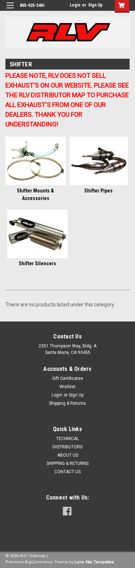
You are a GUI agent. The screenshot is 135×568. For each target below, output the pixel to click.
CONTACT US (67, 471)
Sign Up (95, 5)
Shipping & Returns (67, 403)
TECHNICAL (67, 438)
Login (75, 5)
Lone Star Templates (94, 562)
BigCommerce (39, 562)
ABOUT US (67, 455)
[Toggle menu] (10, 10)
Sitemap (38, 556)
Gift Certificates (67, 378)
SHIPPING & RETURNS (67, 463)
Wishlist (67, 386)
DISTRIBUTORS (67, 446)
